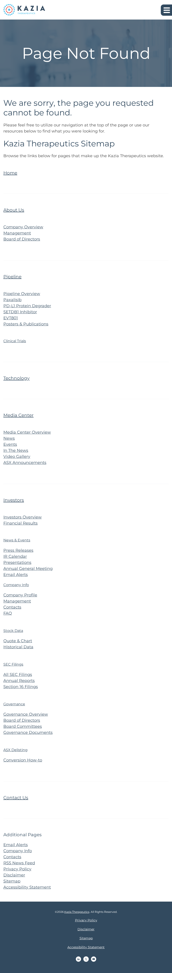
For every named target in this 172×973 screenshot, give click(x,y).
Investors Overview (22, 517)
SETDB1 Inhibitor (20, 311)
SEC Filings (13, 664)
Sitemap (11, 881)
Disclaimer (14, 875)
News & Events (16, 540)
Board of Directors (21, 239)
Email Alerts (15, 574)
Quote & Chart (17, 640)
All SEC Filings (17, 674)
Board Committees (22, 726)
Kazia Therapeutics (76, 911)
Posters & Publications (25, 324)
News (9, 438)
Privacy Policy (17, 869)
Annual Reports (19, 680)
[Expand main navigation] (166, 10)
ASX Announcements (24, 462)
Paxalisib (12, 299)
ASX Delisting (15, 750)
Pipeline (12, 276)
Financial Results (20, 523)
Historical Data (18, 646)
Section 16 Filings (20, 686)
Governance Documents (28, 732)
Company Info (16, 585)
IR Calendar (15, 556)
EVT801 (10, 318)
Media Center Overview (27, 432)
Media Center (18, 415)
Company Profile (20, 595)
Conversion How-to (22, 760)
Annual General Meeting (28, 568)
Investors (13, 500)
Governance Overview (25, 714)
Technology (16, 378)
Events (10, 444)
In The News (15, 450)
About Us (13, 210)
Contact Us (15, 797)
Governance (14, 704)
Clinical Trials (14, 341)
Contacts (12, 607)
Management (17, 233)
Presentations (17, 562)
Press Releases (18, 550)
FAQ (7, 613)
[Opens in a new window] (78, 959)
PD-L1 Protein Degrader (27, 305)
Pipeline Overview (21, 293)
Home (10, 173)
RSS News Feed (19, 862)
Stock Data (13, 631)
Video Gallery (16, 456)
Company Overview (23, 227)
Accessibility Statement (27, 887)
